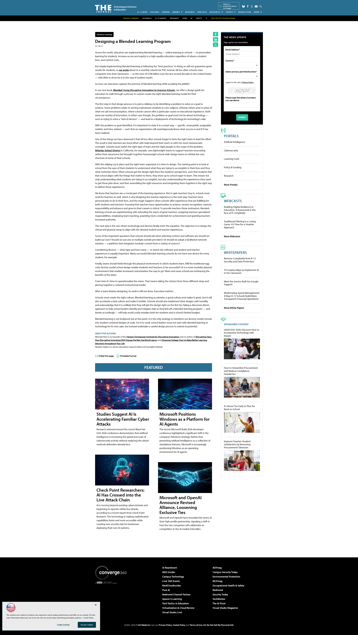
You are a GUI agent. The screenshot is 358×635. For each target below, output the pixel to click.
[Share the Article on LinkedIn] (215, 39)
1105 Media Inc (143, 625)
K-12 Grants (160, 18)
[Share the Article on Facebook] (215, 34)
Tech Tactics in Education (175, 603)
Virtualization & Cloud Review (178, 607)
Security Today (220, 594)
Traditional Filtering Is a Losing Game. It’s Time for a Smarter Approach (240, 224)
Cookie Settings (63, 624)
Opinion (166, 12)
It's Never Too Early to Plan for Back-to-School (239, 408)
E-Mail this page (106, 355)
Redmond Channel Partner (176, 594)
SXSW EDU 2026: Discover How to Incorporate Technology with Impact (241, 332)
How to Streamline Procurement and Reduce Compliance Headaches (241, 370)
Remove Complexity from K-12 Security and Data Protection (240, 260)
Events (229, 12)
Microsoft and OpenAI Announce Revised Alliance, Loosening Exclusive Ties (180, 505)
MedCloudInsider (171, 585)
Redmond (218, 590)
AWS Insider (168, 572)
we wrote (124, 70)
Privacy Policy (248, 82)
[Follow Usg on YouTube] (256, 6)
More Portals (231, 184)
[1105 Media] (112, 598)
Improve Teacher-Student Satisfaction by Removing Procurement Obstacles (237, 444)
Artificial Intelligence (234, 142)
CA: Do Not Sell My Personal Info (218, 625)
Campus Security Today (225, 572)
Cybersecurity (231, 150)
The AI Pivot (219, 603)
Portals (231, 135)
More (256, 12)
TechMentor (219, 599)
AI (191, 18)
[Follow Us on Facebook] (247, 6)
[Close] (96, 605)
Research (190, 12)
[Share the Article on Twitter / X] (215, 44)
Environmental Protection (226, 576)
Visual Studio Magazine (225, 607)
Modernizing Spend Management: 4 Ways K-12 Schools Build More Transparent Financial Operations (242, 295)
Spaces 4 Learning (172, 599)
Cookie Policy (179, 625)
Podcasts (202, 12)
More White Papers (234, 307)
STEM (184, 18)
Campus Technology (173, 576)
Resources (215, 12)
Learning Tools (231, 158)
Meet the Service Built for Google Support (241, 283)
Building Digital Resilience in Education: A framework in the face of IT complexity (240, 209)
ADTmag (217, 567)
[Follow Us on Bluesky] (243, 6)
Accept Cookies (87, 625)
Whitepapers (235, 252)
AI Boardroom (169, 567)
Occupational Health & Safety (228, 585)
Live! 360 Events (171, 581)
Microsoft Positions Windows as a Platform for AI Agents (184, 419)
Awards (176, 12)
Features (154, 12)
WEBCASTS (233, 200)
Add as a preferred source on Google (230, 6)
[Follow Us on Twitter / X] (252, 6)
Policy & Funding (232, 167)
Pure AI (166, 590)
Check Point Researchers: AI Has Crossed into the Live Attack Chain (120, 494)
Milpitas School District (107, 150)
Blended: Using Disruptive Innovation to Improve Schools (144, 90)
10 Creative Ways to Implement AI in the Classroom (241, 271)
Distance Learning (104, 34)
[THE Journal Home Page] (115, 8)
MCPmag (217, 581)
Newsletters (244, 12)
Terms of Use (196, 625)
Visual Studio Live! (172, 612)
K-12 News (142, 12)
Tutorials (147, 18)
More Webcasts (232, 236)
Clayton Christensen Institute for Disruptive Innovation (153, 336)
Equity (199, 18)
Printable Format (128, 355)
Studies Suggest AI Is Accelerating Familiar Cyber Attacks (122, 419)
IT (206, 18)
